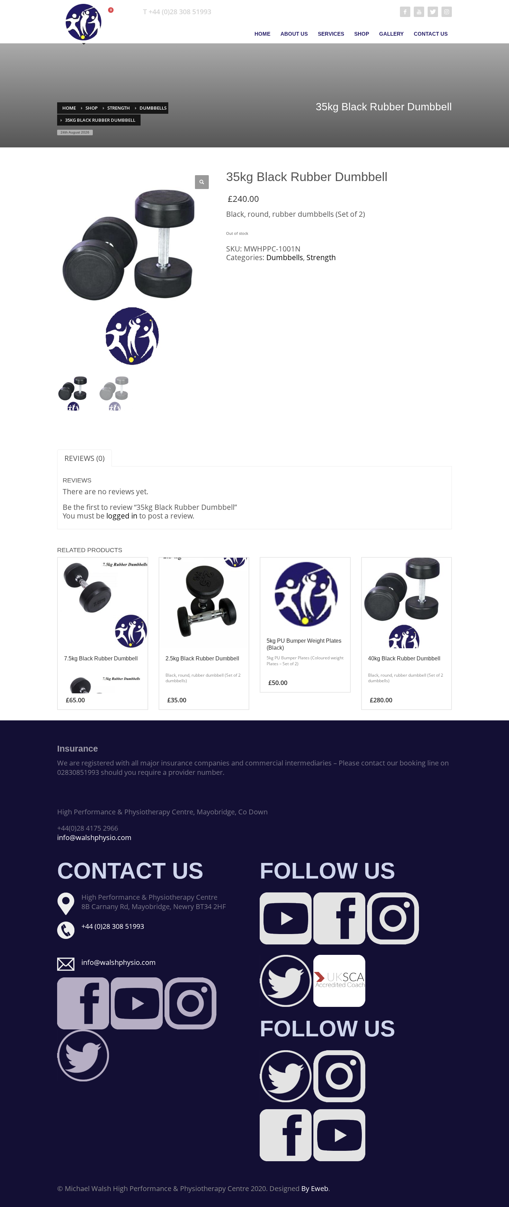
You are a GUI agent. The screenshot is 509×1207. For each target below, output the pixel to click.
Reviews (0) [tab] (84, 458)
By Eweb (314, 1188)
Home (69, 108)
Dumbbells (153, 108)
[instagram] (446, 12)
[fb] (405, 12)
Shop (92, 108)
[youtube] (419, 12)
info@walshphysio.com (94, 837)
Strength (118, 108)
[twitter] (433, 12)
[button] (202, 182)
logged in (121, 516)
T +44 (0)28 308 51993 (177, 11)
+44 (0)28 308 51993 (112, 926)
